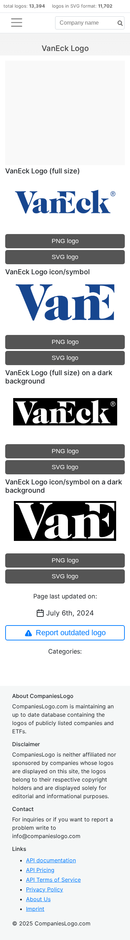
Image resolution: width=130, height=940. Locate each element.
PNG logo (65, 241)
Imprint (35, 908)
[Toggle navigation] (17, 22)
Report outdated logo (71, 632)
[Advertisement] (65, 109)
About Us (38, 899)
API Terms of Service (53, 879)
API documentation (51, 860)
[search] (117, 23)
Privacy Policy (44, 889)
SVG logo (65, 256)
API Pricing (40, 869)
